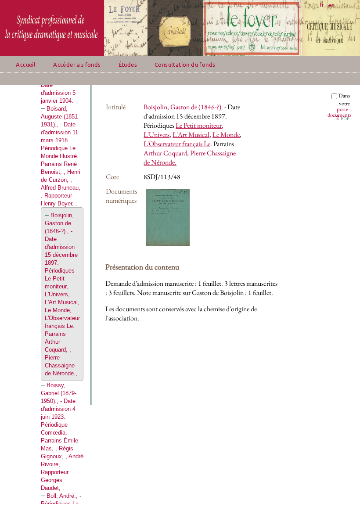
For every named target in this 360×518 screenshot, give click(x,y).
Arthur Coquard (165, 153)
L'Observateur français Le (177, 143)
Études (128, 64)
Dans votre (339, 105)
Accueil (26, 64)
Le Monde (226, 134)
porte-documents (339, 112)
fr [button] (322, 4)
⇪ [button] (342, 117)
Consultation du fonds (185, 64)
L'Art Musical (191, 134)
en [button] (331, 4)
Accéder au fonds (77, 64)
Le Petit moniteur (199, 125)
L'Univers (156, 134)
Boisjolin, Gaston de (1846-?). (183, 107)
